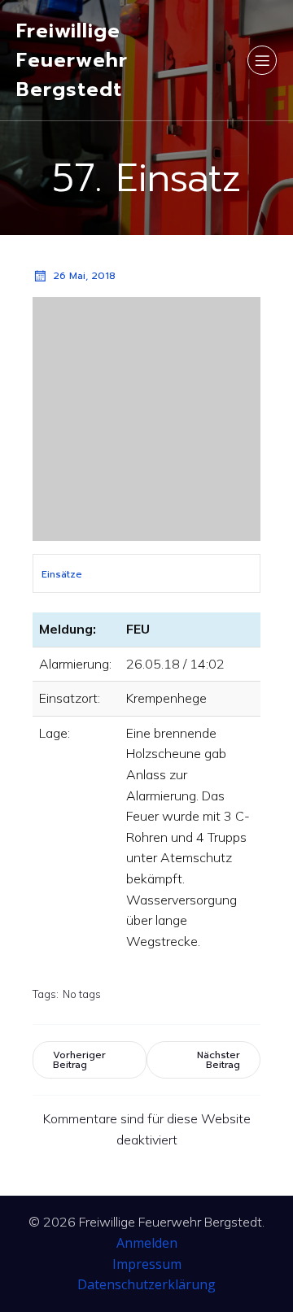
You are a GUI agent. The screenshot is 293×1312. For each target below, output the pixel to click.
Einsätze (62, 574)
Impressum (146, 1264)
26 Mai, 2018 (84, 275)
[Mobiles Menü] (262, 60)
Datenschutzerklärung (146, 1284)
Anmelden (146, 1243)
